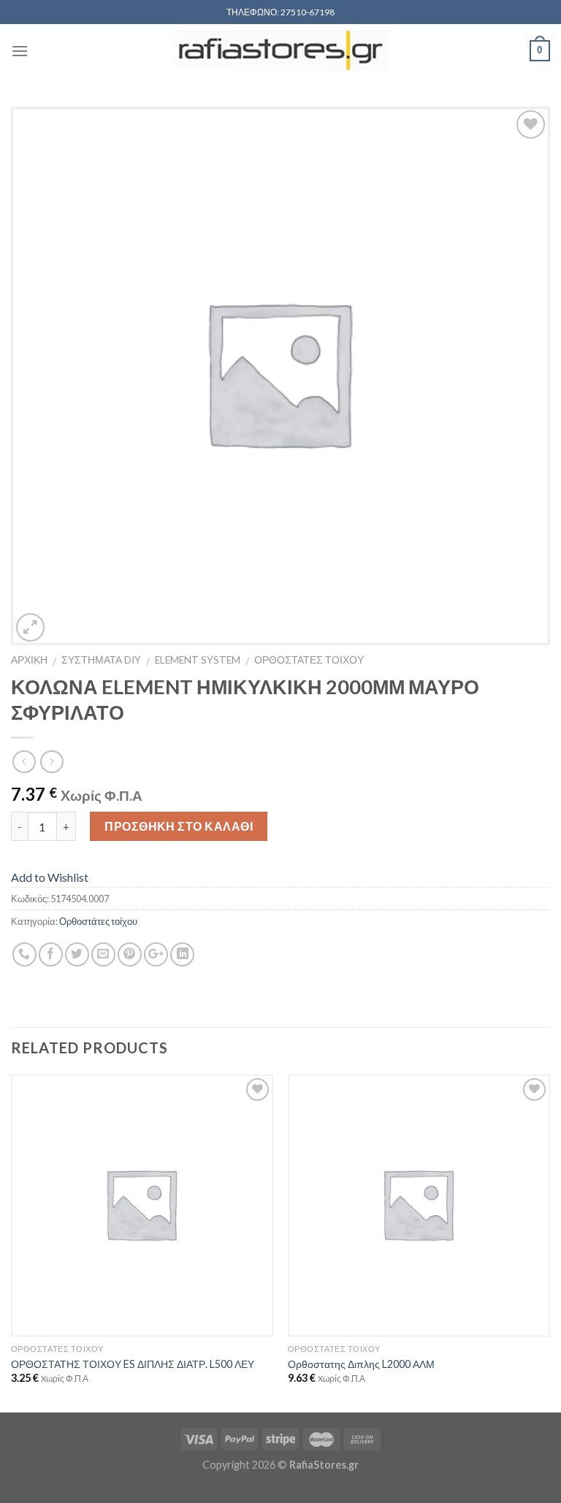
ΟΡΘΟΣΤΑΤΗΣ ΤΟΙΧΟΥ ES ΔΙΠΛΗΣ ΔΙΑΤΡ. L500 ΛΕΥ (132, 1364)
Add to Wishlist (49, 877)
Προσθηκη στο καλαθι (178, 826)
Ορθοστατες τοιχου (309, 660)
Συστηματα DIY (101, 660)
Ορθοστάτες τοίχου (98, 921)
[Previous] (12, 1242)
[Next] (549, 1242)
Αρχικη (29, 660)
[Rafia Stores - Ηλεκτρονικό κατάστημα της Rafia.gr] (280, 50)
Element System (197, 660)
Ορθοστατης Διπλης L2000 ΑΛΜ (361, 1364)
